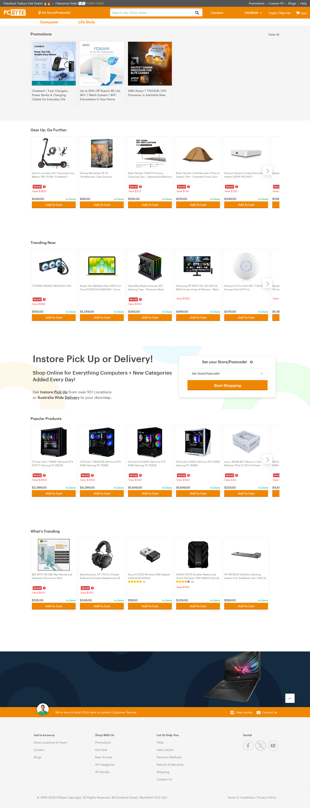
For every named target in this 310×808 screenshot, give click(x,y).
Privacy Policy (266, 797)
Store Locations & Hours (50, 742)
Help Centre (165, 750)
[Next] (267, 170)
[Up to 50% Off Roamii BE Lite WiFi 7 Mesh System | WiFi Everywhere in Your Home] (102, 64)
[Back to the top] (290, 698)
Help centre (244, 712)
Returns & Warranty (170, 764)
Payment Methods (169, 757)
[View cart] (298, 13)
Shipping (163, 772)
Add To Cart (54, 204)
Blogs (292, 3)
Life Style (86, 22)
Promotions (256, 3)
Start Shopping (227, 385)
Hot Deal (101, 750)
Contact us (269, 712)
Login (273, 13)
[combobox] (156, 12)
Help (303, 3)
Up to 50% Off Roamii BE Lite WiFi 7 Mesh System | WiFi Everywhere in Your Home (100, 95)
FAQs (160, 742)
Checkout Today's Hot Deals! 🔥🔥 (27, 3)
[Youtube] (273, 750)
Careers (217, 13)
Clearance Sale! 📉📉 (70, 3)
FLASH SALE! (95, 3)
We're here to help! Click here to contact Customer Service (95, 712)
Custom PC (276, 3)
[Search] (197, 13)
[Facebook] (249, 750)
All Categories (105, 764)
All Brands (102, 772)
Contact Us (164, 779)
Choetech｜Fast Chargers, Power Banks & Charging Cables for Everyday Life (50, 95)
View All (273, 34)
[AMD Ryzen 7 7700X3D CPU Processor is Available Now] (150, 64)
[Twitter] (261, 750)
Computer (49, 22)
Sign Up (284, 13)
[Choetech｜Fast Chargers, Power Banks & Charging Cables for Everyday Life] (54, 64)
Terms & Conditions (241, 797)
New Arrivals (103, 757)
